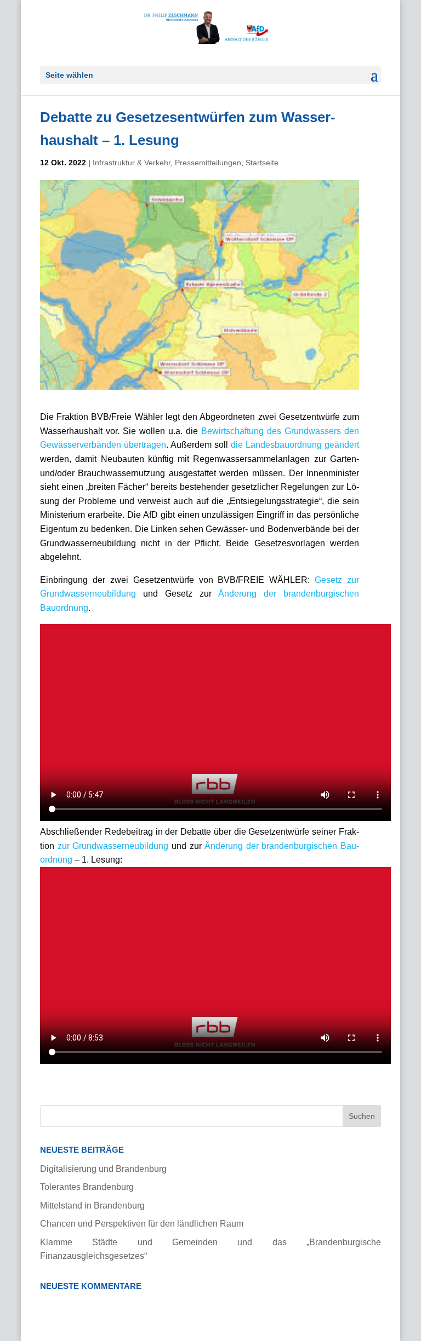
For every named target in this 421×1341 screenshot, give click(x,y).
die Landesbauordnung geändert (295, 444)
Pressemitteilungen (208, 162)
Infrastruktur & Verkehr (131, 162)
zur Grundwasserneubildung (115, 846)
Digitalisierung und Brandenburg (103, 1169)
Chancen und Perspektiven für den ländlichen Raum (141, 1223)
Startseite (262, 162)
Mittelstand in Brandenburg (92, 1205)
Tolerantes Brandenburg (87, 1187)
